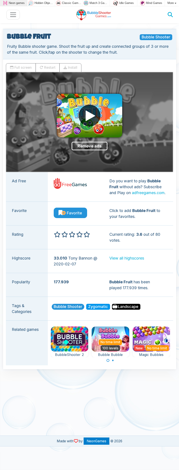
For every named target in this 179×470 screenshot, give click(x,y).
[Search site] (170, 14)
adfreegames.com (148, 192)
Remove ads (89, 146)
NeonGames (96, 441)
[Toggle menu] (13, 15)
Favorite (74, 213)
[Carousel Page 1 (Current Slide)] (108, 360)
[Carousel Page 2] (112, 360)
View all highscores (126, 258)
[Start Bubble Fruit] (89, 115)
